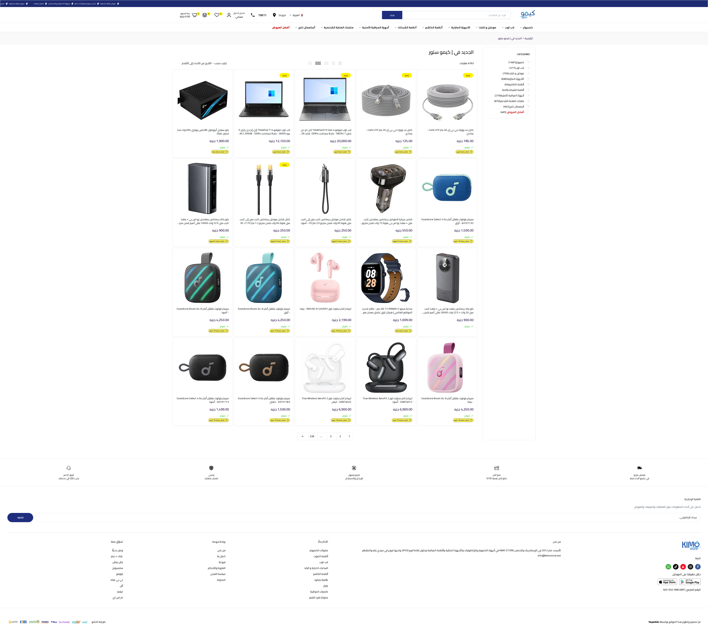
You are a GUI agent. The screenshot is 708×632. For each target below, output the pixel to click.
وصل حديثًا (117, 550)
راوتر (325, 585)
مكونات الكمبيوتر (319, 550)
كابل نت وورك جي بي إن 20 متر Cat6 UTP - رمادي (389, 131)
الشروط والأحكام (216, 568)
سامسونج (117, 568)
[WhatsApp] (668, 567)
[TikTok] (675, 567)
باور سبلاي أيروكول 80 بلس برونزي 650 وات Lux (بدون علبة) (203, 131)
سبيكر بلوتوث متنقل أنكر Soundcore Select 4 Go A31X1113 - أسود (203, 400)
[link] (428, 79)
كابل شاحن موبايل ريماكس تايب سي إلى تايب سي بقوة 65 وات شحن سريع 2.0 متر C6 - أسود (326, 221)
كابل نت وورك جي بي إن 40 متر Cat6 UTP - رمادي (450, 131)
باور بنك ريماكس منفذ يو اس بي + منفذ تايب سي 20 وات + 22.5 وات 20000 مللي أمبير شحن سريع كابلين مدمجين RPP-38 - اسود (448, 310)
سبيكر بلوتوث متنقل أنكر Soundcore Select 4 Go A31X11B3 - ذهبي (264, 400)
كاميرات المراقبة (319, 591)
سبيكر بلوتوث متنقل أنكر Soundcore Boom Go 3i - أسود (203, 310)
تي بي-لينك (116, 579)
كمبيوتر (527, 27)
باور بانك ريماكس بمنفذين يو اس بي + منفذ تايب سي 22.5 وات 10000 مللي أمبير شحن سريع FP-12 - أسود (203, 221)
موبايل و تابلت (487, 27)
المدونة (221, 579)
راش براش (117, 562)
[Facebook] (698, 567)
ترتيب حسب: (220, 63)
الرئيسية (529, 38)
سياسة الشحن (217, 574)
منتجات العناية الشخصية (338, 27)
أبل (121, 585)
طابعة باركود (321, 579)
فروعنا (222, 562)
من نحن (221, 550)
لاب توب (509, 27)
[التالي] (302, 436)
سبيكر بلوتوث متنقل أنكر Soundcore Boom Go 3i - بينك (447, 400)
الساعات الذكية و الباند (316, 568)
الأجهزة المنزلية (460, 27)
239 (312, 436)
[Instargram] (690, 567)
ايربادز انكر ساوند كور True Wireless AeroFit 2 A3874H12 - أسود (387, 400)
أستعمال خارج (306, 27)
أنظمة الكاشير (433, 27)
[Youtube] (683, 567)
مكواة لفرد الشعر (318, 597)
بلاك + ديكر (117, 556)
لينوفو (119, 574)
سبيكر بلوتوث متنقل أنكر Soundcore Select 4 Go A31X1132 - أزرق (447, 221)
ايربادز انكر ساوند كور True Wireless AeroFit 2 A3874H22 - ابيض (326, 400)
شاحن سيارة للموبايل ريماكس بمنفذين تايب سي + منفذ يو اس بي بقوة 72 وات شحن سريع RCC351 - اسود (387, 221)
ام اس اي (117, 597)
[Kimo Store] (528, 15)
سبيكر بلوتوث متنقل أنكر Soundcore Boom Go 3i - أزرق (264, 310)
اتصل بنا (221, 556)
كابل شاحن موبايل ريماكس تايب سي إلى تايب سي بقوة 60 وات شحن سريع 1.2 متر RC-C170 (265, 221)
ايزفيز (120, 591)
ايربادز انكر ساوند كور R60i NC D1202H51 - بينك (325, 309)
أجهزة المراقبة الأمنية (375, 27)
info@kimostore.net (549, 555)
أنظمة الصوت (321, 556)
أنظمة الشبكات (407, 27)
